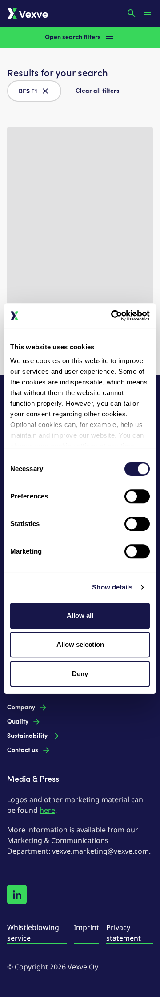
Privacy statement (123, 932)
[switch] (137, 496)
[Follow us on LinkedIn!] (17, 894)
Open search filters (73, 37)
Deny (80, 673)
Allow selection (80, 644)
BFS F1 (28, 91)
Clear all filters (98, 91)
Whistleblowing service (33, 932)
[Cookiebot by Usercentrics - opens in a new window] (113, 315)
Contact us (22, 750)
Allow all (80, 615)
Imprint (86, 927)
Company (21, 707)
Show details (112, 587)
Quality (17, 721)
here (47, 810)
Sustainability (27, 736)
